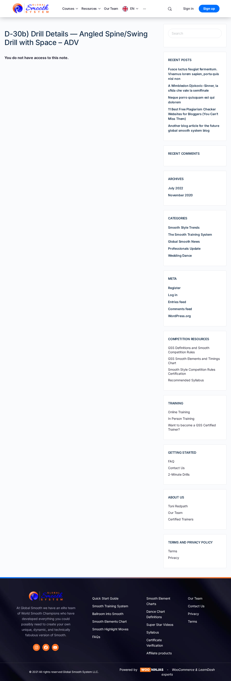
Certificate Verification (154, 642)
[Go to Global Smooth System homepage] (31, 8)
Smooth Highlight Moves (110, 629)
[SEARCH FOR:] (195, 33)
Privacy (193, 614)
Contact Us (196, 606)
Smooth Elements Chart (109, 621)
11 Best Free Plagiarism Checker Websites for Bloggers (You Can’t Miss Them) (193, 114)
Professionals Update (184, 248)
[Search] (169, 8)
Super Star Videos (159, 624)
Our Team (111, 8)
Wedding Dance (180, 255)
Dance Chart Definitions (155, 614)
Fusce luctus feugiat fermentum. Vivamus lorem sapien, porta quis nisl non (193, 74)
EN (132, 8)
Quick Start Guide (105, 598)
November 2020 (180, 195)
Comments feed (180, 309)
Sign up (209, 8)
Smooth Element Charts (158, 601)
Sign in (188, 8)
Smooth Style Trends (184, 227)
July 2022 (175, 188)
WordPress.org (179, 316)
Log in (173, 295)
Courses (68, 8)
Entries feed (177, 302)
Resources (89, 8)
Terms (192, 621)
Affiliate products (159, 653)
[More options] (144, 8)
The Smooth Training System (190, 234)
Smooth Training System (110, 606)
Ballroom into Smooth (107, 614)
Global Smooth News (184, 241)
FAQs (96, 637)
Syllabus (152, 632)
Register (174, 288)
